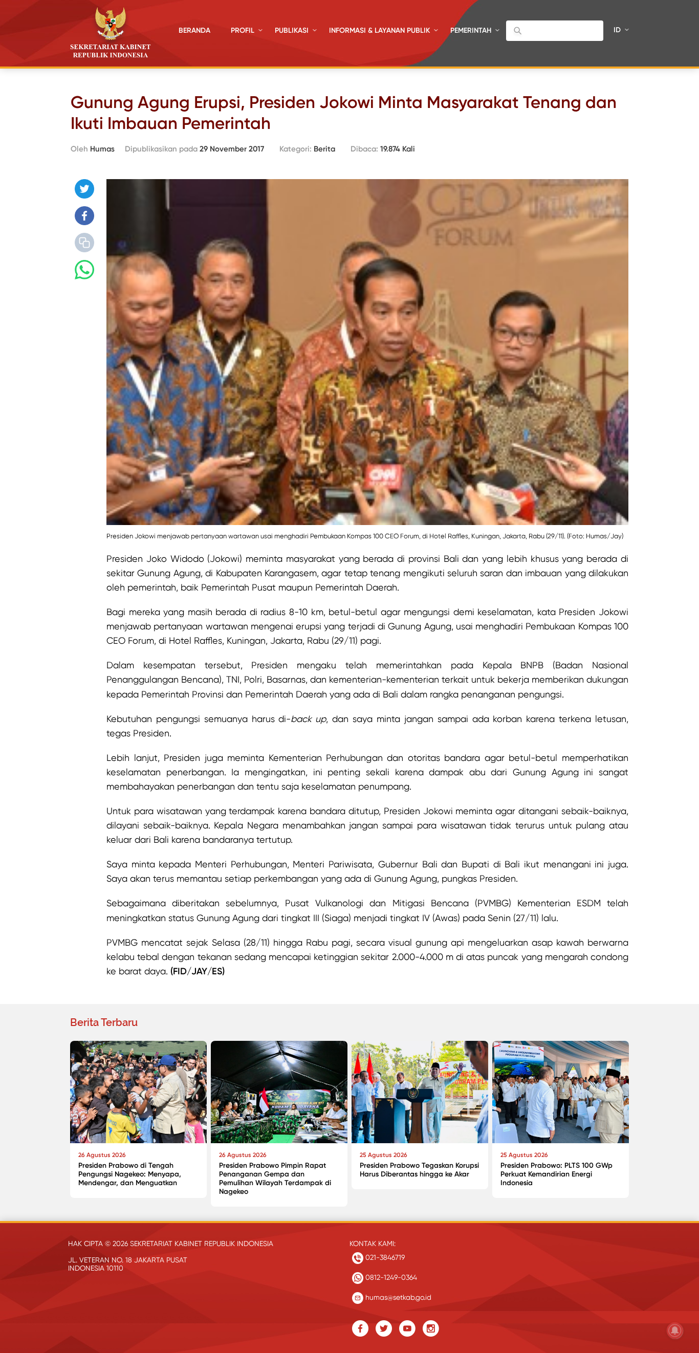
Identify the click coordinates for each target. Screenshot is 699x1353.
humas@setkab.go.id (397, 1297)
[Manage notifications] (675, 1330)
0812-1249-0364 (390, 1277)
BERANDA (194, 30)
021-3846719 (384, 1257)
